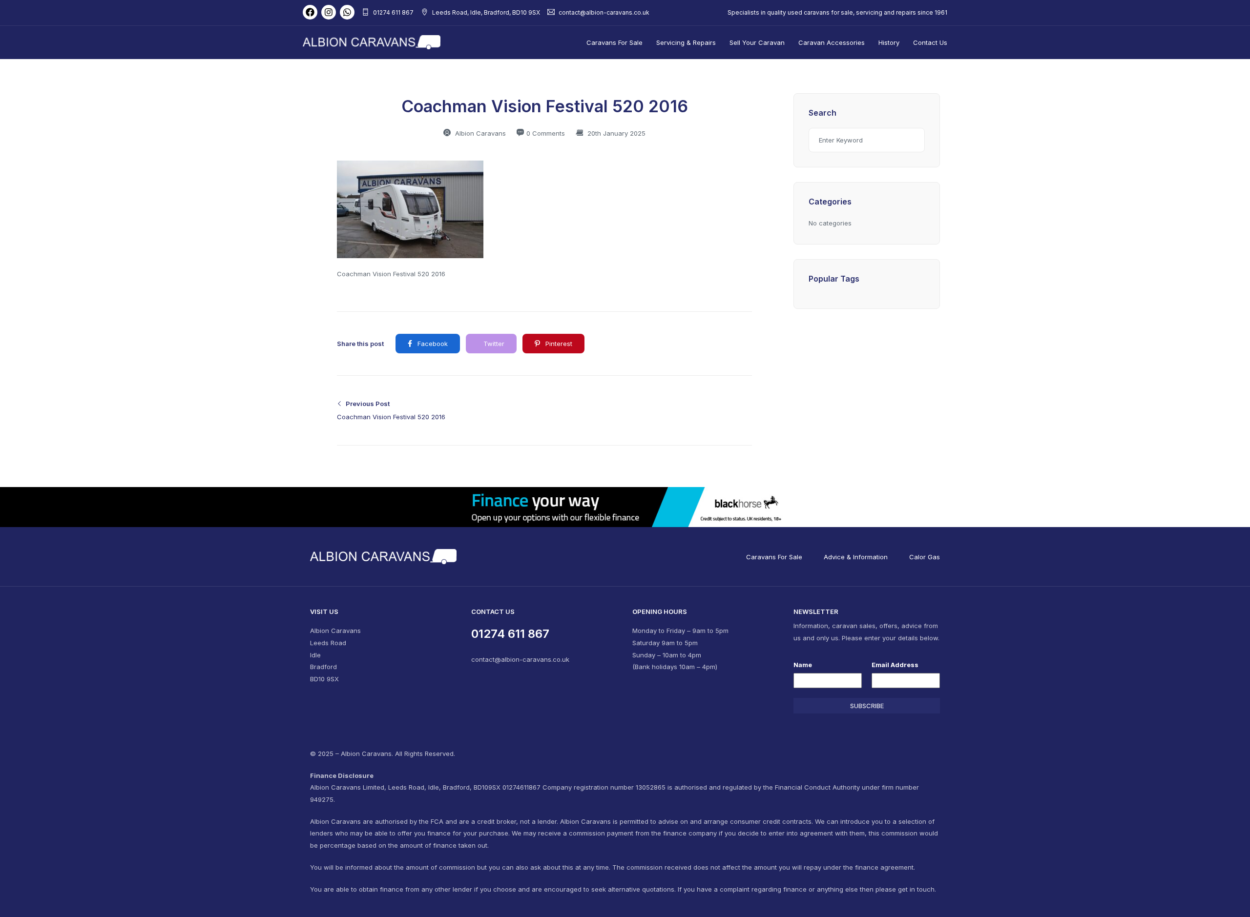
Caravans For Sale (614, 42)
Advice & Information (856, 557)
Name (802, 665)
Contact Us (930, 42)
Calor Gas (924, 557)
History (888, 42)
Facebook (432, 343)
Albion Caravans (479, 133)
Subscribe (867, 706)
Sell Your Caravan (757, 42)
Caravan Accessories (831, 42)
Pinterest (557, 343)
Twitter (492, 343)
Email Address (895, 665)
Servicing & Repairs (686, 42)
